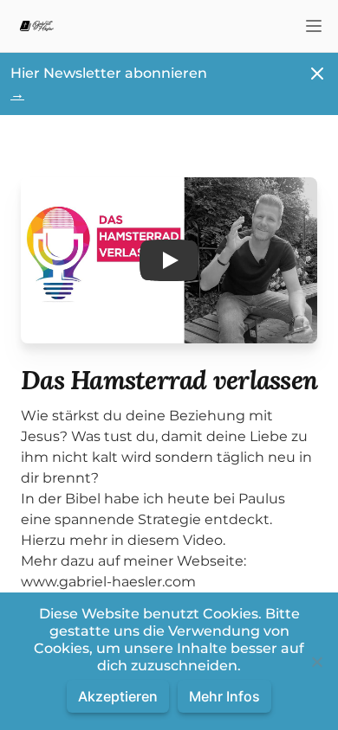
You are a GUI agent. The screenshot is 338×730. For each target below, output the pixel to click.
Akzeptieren (118, 696)
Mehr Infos (224, 696)
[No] (316, 661)
